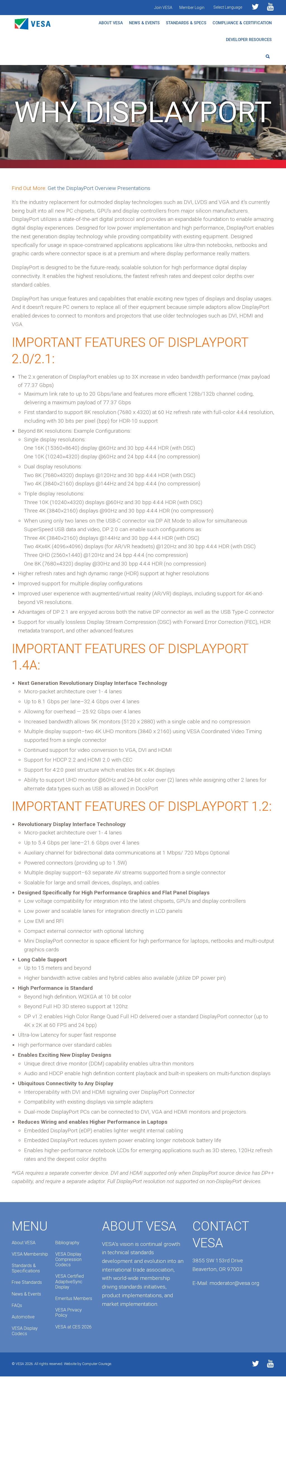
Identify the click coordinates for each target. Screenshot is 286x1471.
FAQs (17, 1305)
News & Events (144, 23)
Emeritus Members (73, 1298)
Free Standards (27, 1282)
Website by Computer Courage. (88, 1364)
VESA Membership (30, 1254)
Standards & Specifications (26, 1268)
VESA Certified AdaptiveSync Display (69, 1281)
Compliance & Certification (242, 23)
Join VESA (163, 7)
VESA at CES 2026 (73, 1327)
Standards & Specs (186, 23)
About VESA (111, 23)
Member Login (191, 7)
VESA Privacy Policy (68, 1312)
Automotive (23, 1317)
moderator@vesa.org (234, 1283)
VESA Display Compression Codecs (68, 1259)
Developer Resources (249, 39)
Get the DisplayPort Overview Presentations (98, 188)
